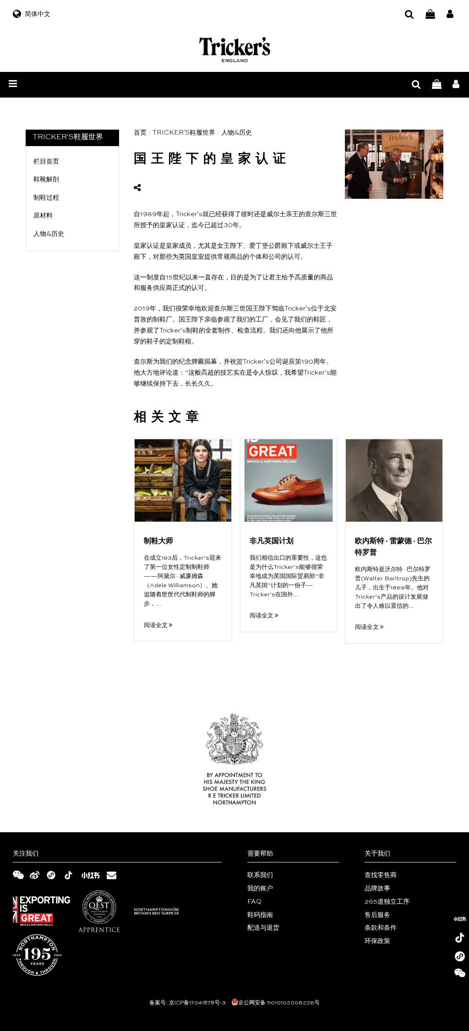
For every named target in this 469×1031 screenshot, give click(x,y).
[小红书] (460, 919)
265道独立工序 (387, 902)
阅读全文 (156, 625)
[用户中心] (450, 14)
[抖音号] (460, 937)
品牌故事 (377, 888)
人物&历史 (48, 234)
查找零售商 (381, 875)
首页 (140, 133)
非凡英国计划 (272, 541)
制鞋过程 (46, 198)
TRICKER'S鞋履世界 (184, 133)
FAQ (254, 902)
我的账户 (260, 888)
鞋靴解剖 (46, 179)
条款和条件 (381, 928)
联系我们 (260, 875)
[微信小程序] (460, 956)
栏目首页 (46, 161)
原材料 (43, 216)
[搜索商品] (409, 14)
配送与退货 (263, 928)
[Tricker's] (234, 49)
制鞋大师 (158, 541)
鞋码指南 (260, 915)
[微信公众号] (460, 975)
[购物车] (430, 14)
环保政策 (377, 941)
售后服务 (377, 915)
